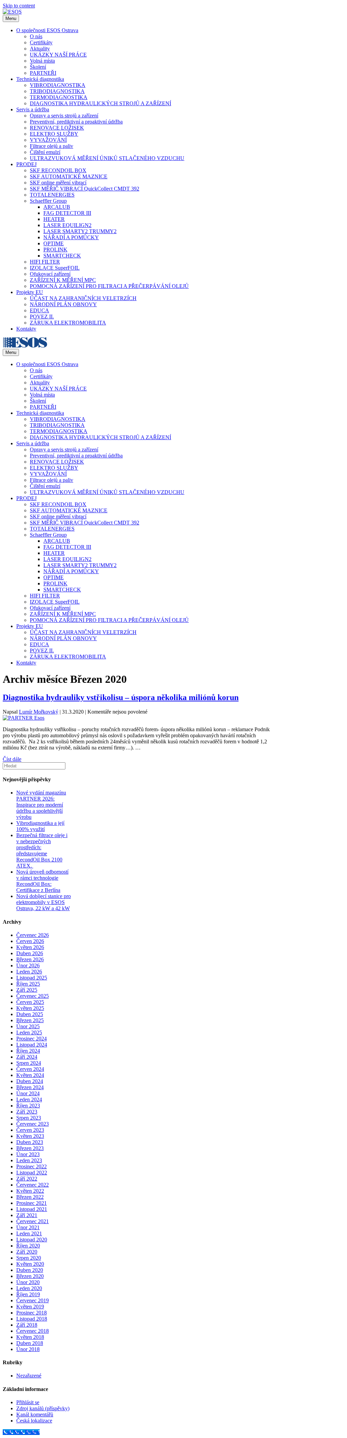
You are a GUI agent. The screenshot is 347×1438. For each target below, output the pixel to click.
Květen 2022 (30, 1191)
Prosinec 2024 (31, 1038)
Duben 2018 (29, 1343)
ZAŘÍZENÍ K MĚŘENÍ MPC (63, 280)
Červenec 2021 (32, 1221)
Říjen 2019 (28, 1294)
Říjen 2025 (28, 984)
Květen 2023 (30, 1136)
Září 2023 (26, 1112)
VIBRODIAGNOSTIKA (57, 85)
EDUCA (39, 310)
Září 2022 (26, 1179)
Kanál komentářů (34, 1414)
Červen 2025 (30, 1002)
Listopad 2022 (31, 1172)
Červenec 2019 (32, 1300)
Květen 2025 (30, 1008)
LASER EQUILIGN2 (67, 225)
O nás (36, 36)
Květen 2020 (30, 1264)
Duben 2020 (29, 1270)
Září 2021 (26, 1215)
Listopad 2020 (31, 1239)
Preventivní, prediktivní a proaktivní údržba (76, 122)
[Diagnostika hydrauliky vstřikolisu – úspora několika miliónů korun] (23, 718)
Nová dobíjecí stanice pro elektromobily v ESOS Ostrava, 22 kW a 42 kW (43, 902)
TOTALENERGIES (52, 195)
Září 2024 (26, 1057)
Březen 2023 (30, 1148)
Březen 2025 (30, 1020)
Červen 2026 (30, 941)
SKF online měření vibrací (58, 182)
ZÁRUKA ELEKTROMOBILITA (68, 322)
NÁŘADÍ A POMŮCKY (71, 237)
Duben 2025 (29, 1014)
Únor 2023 (28, 1154)
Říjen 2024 (28, 1051)
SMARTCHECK (62, 256)
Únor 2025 (28, 1026)
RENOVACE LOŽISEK (57, 128)
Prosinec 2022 (31, 1166)
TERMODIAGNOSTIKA (58, 97)
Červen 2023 (30, 1130)
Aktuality (40, 48)
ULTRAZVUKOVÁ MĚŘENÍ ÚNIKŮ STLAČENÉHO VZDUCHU (107, 158)
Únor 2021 (28, 1227)
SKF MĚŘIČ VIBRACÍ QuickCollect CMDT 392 (84, 189)
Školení (38, 67)
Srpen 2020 (28, 1258)
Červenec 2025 (32, 996)
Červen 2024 (30, 1069)
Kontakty (26, 329)
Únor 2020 (28, 1282)
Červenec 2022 (32, 1185)
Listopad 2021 (31, 1209)
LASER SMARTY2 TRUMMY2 (80, 231)
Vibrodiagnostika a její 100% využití (40, 826)
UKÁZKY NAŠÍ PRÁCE (58, 55)
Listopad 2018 (31, 1319)
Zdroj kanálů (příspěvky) (42, 1408)
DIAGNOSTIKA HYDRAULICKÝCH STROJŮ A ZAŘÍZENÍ (100, 103)
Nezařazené (28, 1375)
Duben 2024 (29, 1081)
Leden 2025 (29, 1032)
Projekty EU (29, 292)
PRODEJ (26, 164)
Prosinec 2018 (31, 1313)
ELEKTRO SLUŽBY (54, 134)
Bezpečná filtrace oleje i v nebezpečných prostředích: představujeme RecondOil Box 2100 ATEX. (41, 850)
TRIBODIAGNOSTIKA (57, 91)
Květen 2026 (30, 947)
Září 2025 (26, 990)
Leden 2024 (29, 1099)
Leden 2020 (29, 1288)
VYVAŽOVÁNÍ (48, 140)
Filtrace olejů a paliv (51, 146)
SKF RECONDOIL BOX (58, 170)
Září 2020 (26, 1252)
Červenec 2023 (32, 1124)
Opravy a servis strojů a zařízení (64, 115)
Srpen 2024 (28, 1063)
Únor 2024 (28, 1093)
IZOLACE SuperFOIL (55, 268)
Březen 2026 (30, 959)
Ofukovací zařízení (50, 274)
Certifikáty (41, 42)
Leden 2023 (29, 1160)
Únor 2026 (28, 965)
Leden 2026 (29, 971)
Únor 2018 (28, 1349)
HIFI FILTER (45, 262)
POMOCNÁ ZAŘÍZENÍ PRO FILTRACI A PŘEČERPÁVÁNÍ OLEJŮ (109, 286)
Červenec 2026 (32, 935)
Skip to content (19, 5)
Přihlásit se (27, 1402)
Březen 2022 (30, 1197)
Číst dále (12, 759)
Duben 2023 (29, 1142)
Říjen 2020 (28, 1246)
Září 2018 (26, 1325)
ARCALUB (56, 207)
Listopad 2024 (31, 1045)
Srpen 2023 (28, 1118)
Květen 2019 (30, 1306)
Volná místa (42, 61)
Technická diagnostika (40, 79)
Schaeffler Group (48, 201)
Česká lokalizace (34, 1420)
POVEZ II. (42, 316)
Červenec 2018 (32, 1331)
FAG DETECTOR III (67, 213)
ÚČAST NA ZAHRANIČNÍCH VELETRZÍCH (83, 298)
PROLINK (55, 249)
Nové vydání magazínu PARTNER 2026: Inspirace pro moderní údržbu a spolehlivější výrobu (41, 805)
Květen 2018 (30, 1337)
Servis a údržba (32, 109)
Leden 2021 (29, 1233)
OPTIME (53, 243)
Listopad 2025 (31, 978)
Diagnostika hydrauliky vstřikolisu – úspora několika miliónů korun (121, 697)
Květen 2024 (30, 1075)
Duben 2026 (29, 953)
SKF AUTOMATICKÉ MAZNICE (68, 176)
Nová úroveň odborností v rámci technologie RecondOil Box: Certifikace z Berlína (42, 881)
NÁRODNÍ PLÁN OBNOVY (63, 304)
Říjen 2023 (28, 1105)
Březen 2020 (30, 1276)
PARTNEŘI (43, 73)
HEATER (54, 219)
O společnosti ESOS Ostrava (47, 30)
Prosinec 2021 (31, 1203)
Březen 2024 (30, 1087)
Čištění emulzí (45, 152)
